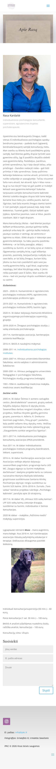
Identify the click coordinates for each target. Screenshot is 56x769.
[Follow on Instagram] (6, 721)
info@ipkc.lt (21, 732)
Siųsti (46, 690)
